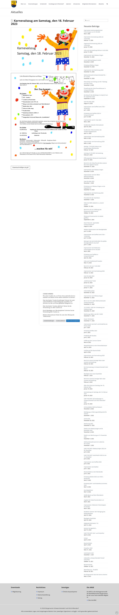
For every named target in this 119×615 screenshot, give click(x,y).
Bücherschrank (88, 564)
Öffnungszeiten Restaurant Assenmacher (95, 158)
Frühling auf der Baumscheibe (92, 350)
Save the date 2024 (89, 276)
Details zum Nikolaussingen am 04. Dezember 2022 (93, 429)
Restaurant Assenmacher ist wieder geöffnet (93, 217)
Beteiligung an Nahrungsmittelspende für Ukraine (95, 412)
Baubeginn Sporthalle (90, 518)
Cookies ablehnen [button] (60, 320)
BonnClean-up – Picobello (91, 569)
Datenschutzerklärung (43, 595)
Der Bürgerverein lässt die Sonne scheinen (95, 574)
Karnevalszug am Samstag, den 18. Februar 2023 (96, 393)
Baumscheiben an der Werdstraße (93, 472)
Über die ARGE (92, 600)
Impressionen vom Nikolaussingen (93, 296)
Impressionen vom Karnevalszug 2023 (94, 355)
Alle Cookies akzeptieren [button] (73, 320)
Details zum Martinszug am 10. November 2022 (95, 436)
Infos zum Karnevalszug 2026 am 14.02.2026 (96, 50)
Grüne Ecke (87, 419)
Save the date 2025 (89, 181)
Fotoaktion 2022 (88, 548)
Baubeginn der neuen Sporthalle (93, 374)
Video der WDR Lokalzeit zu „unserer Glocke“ (94, 203)
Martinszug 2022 (88, 423)
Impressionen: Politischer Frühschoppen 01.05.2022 (95, 505)
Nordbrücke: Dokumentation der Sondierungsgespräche (93, 130)
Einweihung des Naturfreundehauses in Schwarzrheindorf (95, 89)
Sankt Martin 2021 (89, 553)
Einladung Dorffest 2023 (90, 330)
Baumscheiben (88, 543)
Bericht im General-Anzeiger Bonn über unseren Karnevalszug (94, 379)
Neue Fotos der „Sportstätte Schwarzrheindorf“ (91, 223)
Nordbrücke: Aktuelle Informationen (94, 125)
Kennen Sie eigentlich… (90, 528)
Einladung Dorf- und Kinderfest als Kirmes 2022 (95, 484)
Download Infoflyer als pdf (20, 167)
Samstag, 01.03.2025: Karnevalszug (93, 153)
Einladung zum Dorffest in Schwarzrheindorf (91, 255)
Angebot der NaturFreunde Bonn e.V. (94, 500)
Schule (86, 538)
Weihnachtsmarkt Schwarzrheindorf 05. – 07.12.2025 (95, 75)
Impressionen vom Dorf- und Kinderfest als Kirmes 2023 (95, 325)
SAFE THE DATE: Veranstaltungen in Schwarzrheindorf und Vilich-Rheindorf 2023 (94, 400)
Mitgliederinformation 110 (91, 523)
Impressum (40, 591)
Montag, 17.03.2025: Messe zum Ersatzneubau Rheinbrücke (92, 147)
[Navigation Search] (106, 4)
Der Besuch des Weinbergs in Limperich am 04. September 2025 (96, 96)
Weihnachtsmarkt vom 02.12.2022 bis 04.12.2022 (94, 442)
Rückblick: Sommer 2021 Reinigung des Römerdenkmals (94, 512)
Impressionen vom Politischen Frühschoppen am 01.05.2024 (92, 248)
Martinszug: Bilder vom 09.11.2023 (93, 314)
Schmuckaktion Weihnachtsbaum (93, 407)
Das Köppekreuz (88, 490)
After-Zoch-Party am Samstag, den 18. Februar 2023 (94, 386)
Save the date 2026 (89, 101)
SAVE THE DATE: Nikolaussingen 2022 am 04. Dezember (95, 449)
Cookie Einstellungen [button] (49, 320)
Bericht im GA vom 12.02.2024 (92, 266)
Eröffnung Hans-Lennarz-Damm (92, 340)
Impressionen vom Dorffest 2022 (93, 462)
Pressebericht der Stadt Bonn (92, 198)
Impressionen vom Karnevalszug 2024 (94, 271)
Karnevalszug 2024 (89, 286)
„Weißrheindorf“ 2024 (90, 281)
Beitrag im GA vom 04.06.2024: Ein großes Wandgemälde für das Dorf (95, 242)
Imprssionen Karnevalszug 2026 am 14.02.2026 (93, 37)
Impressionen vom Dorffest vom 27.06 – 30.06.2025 (94, 107)
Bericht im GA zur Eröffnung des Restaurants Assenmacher (92, 210)
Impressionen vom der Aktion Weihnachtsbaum (92, 175)
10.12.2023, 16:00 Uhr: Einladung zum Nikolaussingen (94, 308)
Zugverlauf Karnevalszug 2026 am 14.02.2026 (93, 44)
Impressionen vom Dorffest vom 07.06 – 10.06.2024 (94, 235)
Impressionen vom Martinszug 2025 (93, 70)
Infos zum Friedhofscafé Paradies (93, 261)
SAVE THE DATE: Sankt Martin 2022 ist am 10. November (95, 456)
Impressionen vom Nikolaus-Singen (93, 55)
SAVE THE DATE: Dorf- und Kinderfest (94, 533)
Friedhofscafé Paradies (90, 335)
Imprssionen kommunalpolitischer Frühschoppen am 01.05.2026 (93, 31)
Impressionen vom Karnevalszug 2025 (94, 136)
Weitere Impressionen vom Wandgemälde (95, 229)
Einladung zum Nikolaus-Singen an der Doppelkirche (94, 187)
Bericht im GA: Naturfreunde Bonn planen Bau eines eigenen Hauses (95, 164)
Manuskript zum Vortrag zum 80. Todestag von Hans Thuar (95, 82)
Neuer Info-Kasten (89, 319)
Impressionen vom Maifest (91, 467)
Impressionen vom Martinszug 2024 (93, 193)
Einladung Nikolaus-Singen (91, 65)
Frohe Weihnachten (89, 291)
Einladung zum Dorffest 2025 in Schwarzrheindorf (92, 114)
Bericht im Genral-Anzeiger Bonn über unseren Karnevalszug (94, 361)
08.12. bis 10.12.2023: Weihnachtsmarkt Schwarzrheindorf (94, 301)
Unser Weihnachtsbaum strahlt (92, 60)
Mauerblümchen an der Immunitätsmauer (95, 345)
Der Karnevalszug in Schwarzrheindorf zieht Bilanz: (96, 368)
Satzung (39, 598)
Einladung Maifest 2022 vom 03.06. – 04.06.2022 (94, 477)
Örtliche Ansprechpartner (70, 591)
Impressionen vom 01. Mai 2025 (92, 120)
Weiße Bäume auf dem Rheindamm (93, 495)
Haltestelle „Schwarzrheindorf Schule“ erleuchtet (94, 558)
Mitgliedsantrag (16, 591)
